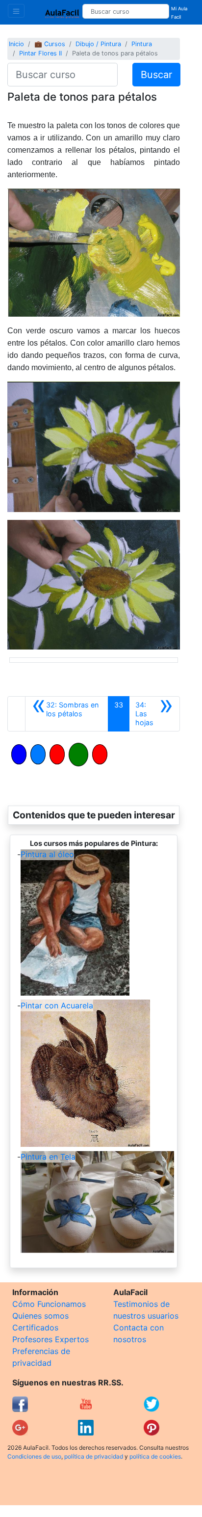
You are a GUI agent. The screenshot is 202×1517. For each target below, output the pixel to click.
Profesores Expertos (50, 1339)
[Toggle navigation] (16, 11)
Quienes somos (40, 1316)
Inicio (16, 44)
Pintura (141, 44)
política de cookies (155, 1456)
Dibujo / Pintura (98, 44)
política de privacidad (93, 1456)
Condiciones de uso (34, 1456)
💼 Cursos (49, 44)
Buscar (156, 75)
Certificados (35, 1327)
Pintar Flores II (40, 53)
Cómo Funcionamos (49, 1304)
